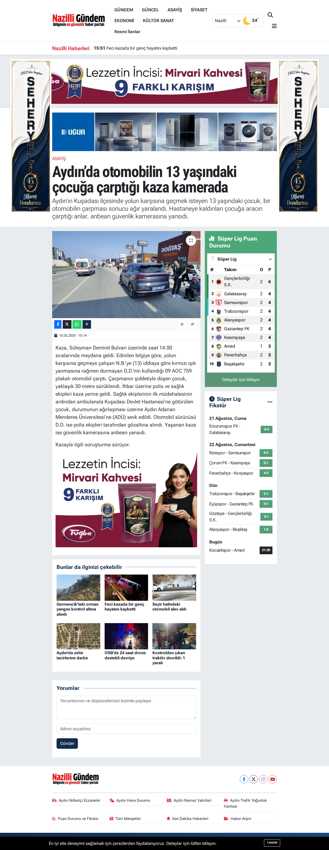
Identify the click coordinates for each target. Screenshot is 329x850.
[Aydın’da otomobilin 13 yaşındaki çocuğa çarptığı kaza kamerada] (126, 274)
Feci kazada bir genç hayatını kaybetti (135, 48)
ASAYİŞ (175, 9)
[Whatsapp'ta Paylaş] (76, 324)
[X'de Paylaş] (67, 324)
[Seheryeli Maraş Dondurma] (30, 135)
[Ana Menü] (272, 26)
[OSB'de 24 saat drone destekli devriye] (126, 636)
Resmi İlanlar (127, 31)
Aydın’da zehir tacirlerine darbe (72, 655)
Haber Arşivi (241, 818)
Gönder (67, 743)
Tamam (272, 842)
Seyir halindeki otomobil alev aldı (169, 607)
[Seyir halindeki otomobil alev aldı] (174, 587)
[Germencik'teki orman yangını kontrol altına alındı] (78, 587)
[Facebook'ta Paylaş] (57, 324)
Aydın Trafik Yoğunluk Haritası (245, 803)
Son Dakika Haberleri (190, 818)
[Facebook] (244, 779)
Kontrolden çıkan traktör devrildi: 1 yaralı (168, 657)
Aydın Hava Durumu (133, 800)
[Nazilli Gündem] (81, 20)
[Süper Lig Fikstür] (270, 401)
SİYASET (199, 9)
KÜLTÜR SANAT (158, 20)
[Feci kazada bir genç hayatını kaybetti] (126, 587)
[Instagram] (263, 779)
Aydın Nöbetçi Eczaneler (79, 800)
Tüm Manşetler (128, 818)
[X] (253, 779)
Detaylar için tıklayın (241, 379)
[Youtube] (272, 779)
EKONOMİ (124, 20)
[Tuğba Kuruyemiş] (164, 81)
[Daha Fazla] (87, 324)
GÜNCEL (150, 9)
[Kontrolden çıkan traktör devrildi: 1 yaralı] (174, 636)
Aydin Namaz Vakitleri (193, 800)
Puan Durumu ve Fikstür (78, 818)
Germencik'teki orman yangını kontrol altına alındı (77, 609)
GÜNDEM (123, 9)
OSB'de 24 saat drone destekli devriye (125, 655)
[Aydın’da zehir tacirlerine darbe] (78, 636)
